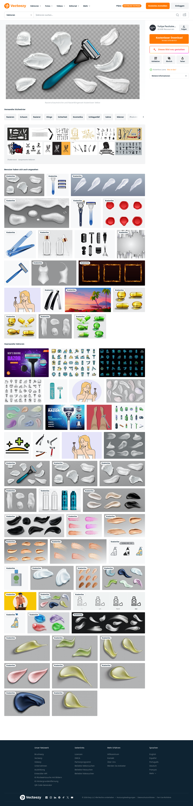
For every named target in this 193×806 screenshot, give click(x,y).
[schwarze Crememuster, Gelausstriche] (34, 525)
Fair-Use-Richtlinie (164, 797)
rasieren (10, 117)
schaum (23, 117)
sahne (108, 117)
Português (154, 762)
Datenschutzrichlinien (146, 797)
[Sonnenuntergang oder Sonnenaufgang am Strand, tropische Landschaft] (88, 300)
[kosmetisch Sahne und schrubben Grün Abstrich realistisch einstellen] (75, 648)
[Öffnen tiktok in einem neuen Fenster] (63, 797)
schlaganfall (94, 117)
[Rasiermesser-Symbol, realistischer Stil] (16, 273)
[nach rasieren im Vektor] (16, 578)
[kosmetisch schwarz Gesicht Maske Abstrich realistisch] (27, 703)
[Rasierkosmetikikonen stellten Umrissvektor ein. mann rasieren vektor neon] (122, 362)
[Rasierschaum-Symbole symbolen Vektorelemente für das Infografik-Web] (127, 551)
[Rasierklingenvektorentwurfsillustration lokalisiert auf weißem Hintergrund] (57, 185)
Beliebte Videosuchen (84, 773)
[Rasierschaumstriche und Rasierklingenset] (27, 473)
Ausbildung (39, 769)
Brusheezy (39, 754)
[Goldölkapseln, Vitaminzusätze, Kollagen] (20, 326)
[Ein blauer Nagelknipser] (20, 244)
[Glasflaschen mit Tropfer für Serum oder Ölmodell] (55, 244)
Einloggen (179, 6)
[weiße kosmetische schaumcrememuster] (24, 185)
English (152, 754)
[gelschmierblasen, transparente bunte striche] (48, 622)
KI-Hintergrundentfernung (46, 781)
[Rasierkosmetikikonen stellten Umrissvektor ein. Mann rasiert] (23, 391)
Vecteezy (38, 758)
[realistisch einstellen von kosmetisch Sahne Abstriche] (108, 622)
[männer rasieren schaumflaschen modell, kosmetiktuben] (60, 500)
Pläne (118, 6)
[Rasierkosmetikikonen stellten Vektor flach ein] (74, 362)
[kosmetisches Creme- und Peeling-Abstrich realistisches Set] (123, 578)
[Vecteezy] (15, 6)
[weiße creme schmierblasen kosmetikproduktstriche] (55, 326)
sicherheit (62, 117)
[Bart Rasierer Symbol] (46, 445)
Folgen (184, 29)
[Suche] (177, 14)
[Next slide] (141, 117)
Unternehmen (40, 766)
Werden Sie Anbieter (116, 766)
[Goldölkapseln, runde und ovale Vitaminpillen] (129, 300)
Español (152, 758)
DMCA (77, 758)
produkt (133, 117)
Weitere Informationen (161, 76)
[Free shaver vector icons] (95, 244)
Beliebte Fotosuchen (84, 769)
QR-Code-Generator (43, 785)
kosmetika (78, 117)
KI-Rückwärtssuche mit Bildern (48, 777)
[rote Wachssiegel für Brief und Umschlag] (124, 213)
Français (153, 769)
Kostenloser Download (169, 39)
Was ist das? (171, 69)
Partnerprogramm (83, 762)
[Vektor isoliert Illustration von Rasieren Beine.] (99, 417)
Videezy (37, 762)
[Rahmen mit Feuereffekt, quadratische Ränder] (112, 273)
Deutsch (153, 766)
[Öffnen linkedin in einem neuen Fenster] (55, 797)
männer (120, 117)
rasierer (37, 117)
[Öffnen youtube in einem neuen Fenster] (72, 797)
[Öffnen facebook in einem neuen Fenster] (46, 797)
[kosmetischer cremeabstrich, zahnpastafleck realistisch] (108, 185)
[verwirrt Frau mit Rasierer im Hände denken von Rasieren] (86, 391)
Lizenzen (79, 754)
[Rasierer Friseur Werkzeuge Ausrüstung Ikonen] (53, 300)
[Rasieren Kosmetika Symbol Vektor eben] (17, 445)
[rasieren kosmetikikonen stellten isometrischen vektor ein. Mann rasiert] (129, 417)
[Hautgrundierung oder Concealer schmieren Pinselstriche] (26, 551)
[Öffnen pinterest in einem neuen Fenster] (59, 797)
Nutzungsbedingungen (126, 797)
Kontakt (110, 758)
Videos (60, 6)
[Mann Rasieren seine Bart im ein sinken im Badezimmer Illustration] (20, 601)
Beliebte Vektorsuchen (85, 766)
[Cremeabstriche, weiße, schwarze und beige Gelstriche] (114, 500)
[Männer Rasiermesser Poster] (64, 417)
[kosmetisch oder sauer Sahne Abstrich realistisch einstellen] (52, 578)
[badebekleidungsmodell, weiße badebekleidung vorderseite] (53, 273)
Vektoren (34, 6)
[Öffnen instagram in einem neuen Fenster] (51, 797)
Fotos (47, 6)
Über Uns (111, 762)
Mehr (85, 6)
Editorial (73, 6)
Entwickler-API (40, 773)
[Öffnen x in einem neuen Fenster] (68, 797)
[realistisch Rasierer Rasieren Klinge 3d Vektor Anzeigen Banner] (26, 362)
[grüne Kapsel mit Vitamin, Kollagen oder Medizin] (90, 326)
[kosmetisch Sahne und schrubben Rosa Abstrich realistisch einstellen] (27, 675)
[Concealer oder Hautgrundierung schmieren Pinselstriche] (124, 525)
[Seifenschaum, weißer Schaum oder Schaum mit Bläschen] (36, 213)
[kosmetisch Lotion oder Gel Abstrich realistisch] (27, 648)
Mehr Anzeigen (128, 148)
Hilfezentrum (113, 754)
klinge (49, 117)
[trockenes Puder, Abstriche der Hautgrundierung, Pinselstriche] (84, 525)
